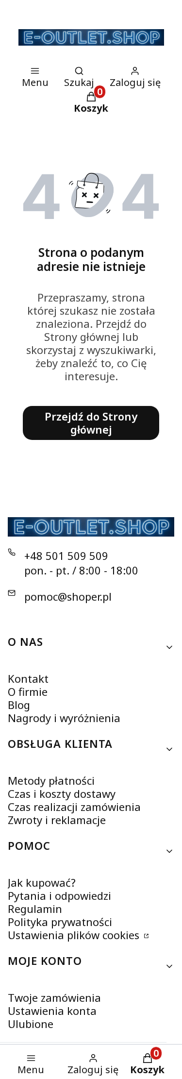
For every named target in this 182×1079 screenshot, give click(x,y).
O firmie (28, 691)
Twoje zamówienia (54, 997)
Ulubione (30, 1023)
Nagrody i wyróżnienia (64, 717)
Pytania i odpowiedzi (59, 895)
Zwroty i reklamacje (57, 819)
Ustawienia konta (52, 1010)
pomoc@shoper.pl (68, 596)
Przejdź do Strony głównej (91, 423)
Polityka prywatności (60, 921)
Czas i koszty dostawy (62, 793)
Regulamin (35, 908)
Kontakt (28, 678)
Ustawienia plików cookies (75, 934)
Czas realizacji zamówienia (74, 806)
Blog (19, 704)
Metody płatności (51, 780)
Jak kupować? (42, 882)
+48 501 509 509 (66, 555)
